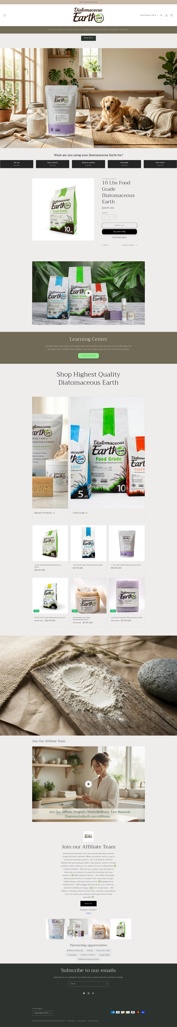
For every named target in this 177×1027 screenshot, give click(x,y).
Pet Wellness (124, 30)
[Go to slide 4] (90, 145)
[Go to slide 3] (88, 145)
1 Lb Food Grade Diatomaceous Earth (126, 565)
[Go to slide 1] (84, 145)
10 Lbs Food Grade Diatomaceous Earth (48, 566)
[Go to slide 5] (92, 145)
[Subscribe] (106, 984)
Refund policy (71, 1021)
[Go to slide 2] (86, 145)
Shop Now (88, 38)
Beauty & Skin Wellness (100, 30)
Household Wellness (72, 30)
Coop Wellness (86, 30)
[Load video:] (88, 293)
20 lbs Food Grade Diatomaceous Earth (50, 618)
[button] (4, 15)
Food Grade (79, 512)
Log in (88, 913)
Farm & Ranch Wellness (56, 30)
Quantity (105, 213)
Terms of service (93, 1021)
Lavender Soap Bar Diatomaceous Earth (126, 618)
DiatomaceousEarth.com (44, 1021)
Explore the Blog (88, 356)
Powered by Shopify (59, 1021)
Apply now (88, 903)
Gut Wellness (114, 30)
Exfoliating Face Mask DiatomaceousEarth (81, 619)
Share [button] (106, 245)
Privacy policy (82, 1021)
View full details (128, 245)
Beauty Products (43, 512)
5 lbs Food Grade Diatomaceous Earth (88, 565)
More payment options (119, 237)
